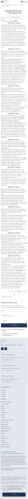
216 (12, 291)
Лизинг (2, 410)
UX (4, 462)
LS (10, 462)
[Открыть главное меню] (26, 2)
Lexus (2, 456)
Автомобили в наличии (6, 401)
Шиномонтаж (4, 424)
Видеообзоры (4, 438)
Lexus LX (3, 392)
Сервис (3, 417)
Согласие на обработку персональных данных (12, 453)
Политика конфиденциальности (8, 451)
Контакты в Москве (5, 447)
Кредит (2, 406)
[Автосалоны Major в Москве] (21, 2)
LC (12, 462)
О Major (3, 440)
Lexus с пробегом (5, 404)
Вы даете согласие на (14, 330)
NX (7, 462)
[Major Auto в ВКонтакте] (2, 348)
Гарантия (3, 414)
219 (22, 291)
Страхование (4, 412)
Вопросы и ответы (5, 444)
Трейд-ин (3, 408)
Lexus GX (3, 390)
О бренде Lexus (4, 442)
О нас (3, 433)
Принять (14, 494)
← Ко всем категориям (6, 296)
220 (25, 291)
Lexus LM (3, 396)
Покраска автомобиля (6, 428)
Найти (2, 19)
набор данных (12, 485)
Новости (3, 436)
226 (14, 294)
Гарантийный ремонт (6, 430)
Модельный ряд (5, 387)
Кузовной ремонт (5, 426)
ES (8, 462)
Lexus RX (3, 394)
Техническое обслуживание (7, 420)
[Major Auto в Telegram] (5, 348)
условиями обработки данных (15, 488)
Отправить (14, 325)
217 (15, 291)
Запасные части (5, 422)
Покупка (3, 399)
